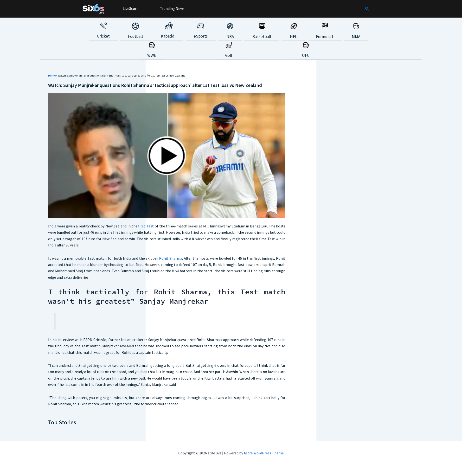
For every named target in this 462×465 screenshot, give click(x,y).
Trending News (172, 8)
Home (52, 75)
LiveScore (130, 8)
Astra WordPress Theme (264, 453)
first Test (146, 226)
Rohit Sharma (170, 258)
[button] (367, 9)
